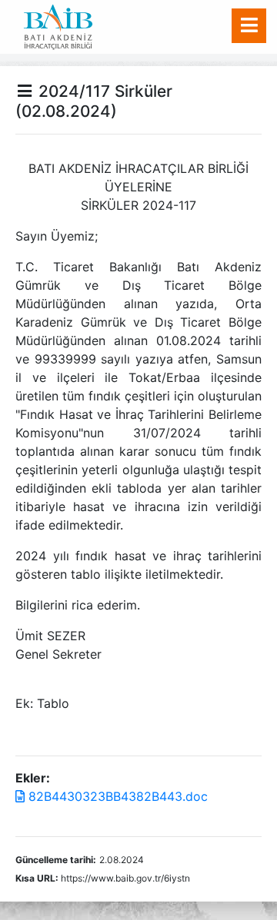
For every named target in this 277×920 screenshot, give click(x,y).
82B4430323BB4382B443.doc (116, 796)
